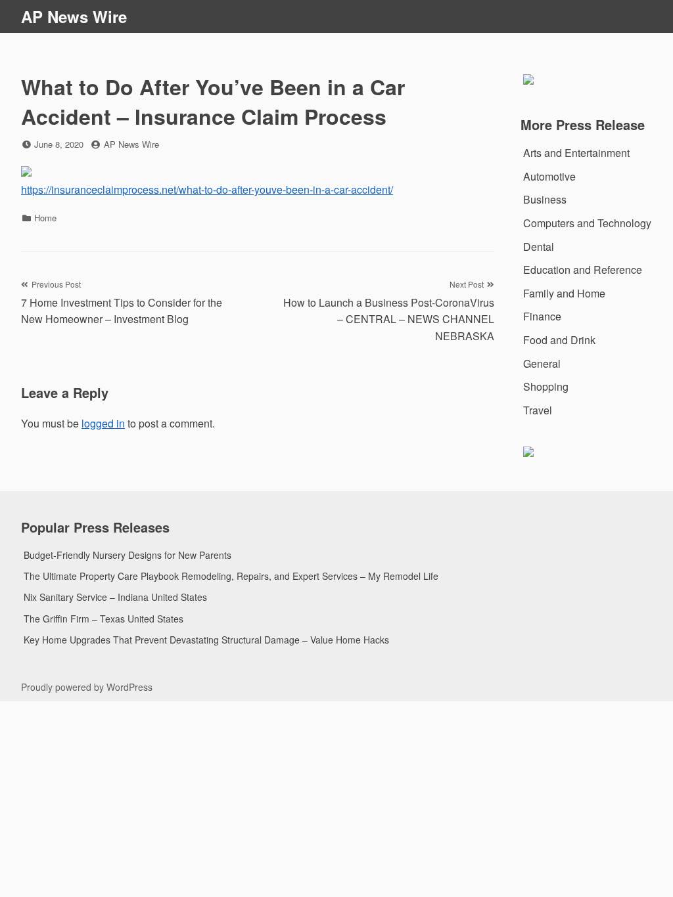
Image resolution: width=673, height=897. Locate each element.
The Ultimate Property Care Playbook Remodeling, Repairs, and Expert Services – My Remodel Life (231, 575)
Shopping (546, 386)
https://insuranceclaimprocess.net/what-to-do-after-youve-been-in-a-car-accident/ (207, 189)
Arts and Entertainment (576, 152)
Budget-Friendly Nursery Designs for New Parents (127, 554)
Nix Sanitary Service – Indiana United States (115, 596)
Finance (542, 316)
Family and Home (564, 293)
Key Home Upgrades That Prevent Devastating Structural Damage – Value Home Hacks (206, 639)
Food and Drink (559, 339)
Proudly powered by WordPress (86, 686)
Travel (537, 410)
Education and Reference (582, 269)
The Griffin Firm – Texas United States (103, 618)
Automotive (549, 176)
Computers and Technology (587, 222)
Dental (538, 246)
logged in (103, 423)
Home (45, 217)
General (542, 363)
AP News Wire (74, 16)
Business (545, 199)
